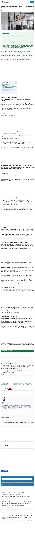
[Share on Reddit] (7, 389)
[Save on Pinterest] (11, 389)
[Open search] (26, 2)
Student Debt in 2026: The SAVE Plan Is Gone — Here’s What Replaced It (13, 505)
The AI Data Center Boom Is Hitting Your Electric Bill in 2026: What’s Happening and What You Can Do (17, 515)
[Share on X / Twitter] (9, 389)
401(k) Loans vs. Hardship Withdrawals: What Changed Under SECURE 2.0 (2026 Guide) (15, 507)
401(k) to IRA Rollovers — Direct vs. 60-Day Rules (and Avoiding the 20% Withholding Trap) (16, 503)
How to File (3, 88)
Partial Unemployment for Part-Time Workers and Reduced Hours (9, 86)
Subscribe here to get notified (6, 109)
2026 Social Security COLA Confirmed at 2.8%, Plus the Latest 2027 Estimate (14, 492)
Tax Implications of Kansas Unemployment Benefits (7, 87)
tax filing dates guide (27, 208)
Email (2, 462)
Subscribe (17, 482)
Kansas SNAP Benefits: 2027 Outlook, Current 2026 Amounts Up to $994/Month (27, 384)
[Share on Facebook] (5, 389)
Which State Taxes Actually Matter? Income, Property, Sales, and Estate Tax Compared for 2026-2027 (17, 520)
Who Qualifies (3, 85)
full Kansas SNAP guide (5, 268)
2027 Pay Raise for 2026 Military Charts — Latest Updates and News (12, 494)
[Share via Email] (12, 389)
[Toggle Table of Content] (15, 82)
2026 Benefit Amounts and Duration (6, 84)
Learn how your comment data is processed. (15, 472)
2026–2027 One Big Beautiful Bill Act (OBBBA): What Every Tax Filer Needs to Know (15, 498)
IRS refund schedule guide (16, 208)
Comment (2, 447)
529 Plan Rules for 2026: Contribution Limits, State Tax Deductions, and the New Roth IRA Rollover (17, 501)
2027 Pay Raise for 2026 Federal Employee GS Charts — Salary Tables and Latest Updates (16, 496)
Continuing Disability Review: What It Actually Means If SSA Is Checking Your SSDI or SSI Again (16, 513)
